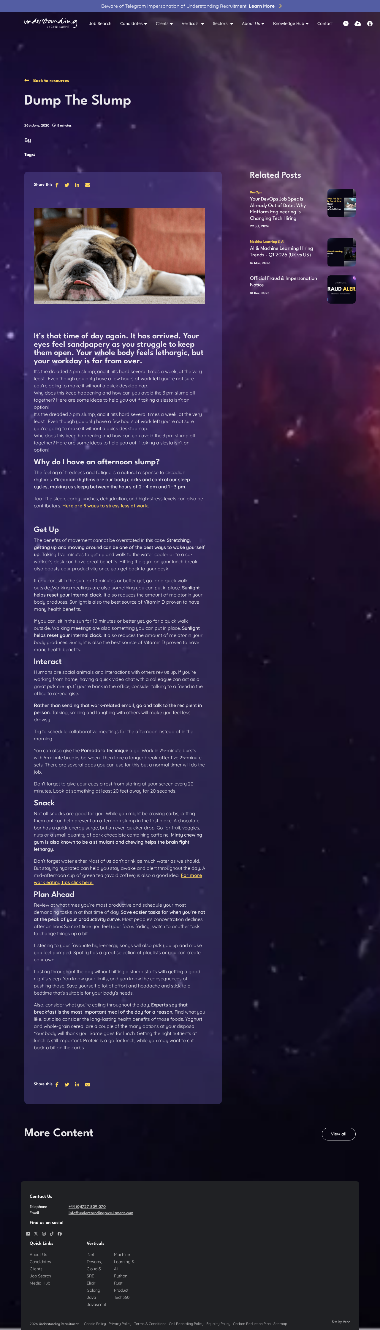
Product (121, 1290)
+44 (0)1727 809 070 (87, 1207)
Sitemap (280, 1323)
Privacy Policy (120, 1323)
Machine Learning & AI (267, 242)
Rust (118, 1283)
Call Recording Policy (186, 1323)
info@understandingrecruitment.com (101, 1213)
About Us (251, 23)
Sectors (221, 23)
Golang (93, 1290)
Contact (325, 23)
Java (91, 1297)
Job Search (100, 23)
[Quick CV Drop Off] (357, 23)
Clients (162, 23)
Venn (346, 1322)
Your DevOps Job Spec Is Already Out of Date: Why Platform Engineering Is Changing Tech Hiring (278, 209)
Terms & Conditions (150, 1323)
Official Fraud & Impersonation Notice (283, 282)
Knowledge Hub (288, 23)
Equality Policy (218, 1323)
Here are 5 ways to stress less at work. (105, 506)
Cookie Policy (95, 1323)
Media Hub (40, 1283)
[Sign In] (370, 23)
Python (120, 1276)
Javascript (96, 1304)
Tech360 (121, 1297)
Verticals (191, 23)
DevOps (256, 192)
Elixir (91, 1283)
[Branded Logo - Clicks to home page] (50, 24)
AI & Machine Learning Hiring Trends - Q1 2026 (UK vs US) (281, 252)
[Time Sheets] (346, 23)
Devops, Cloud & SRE (94, 1269)
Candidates (131, 23)
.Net (90, 1254)
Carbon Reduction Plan (252, 1323)
